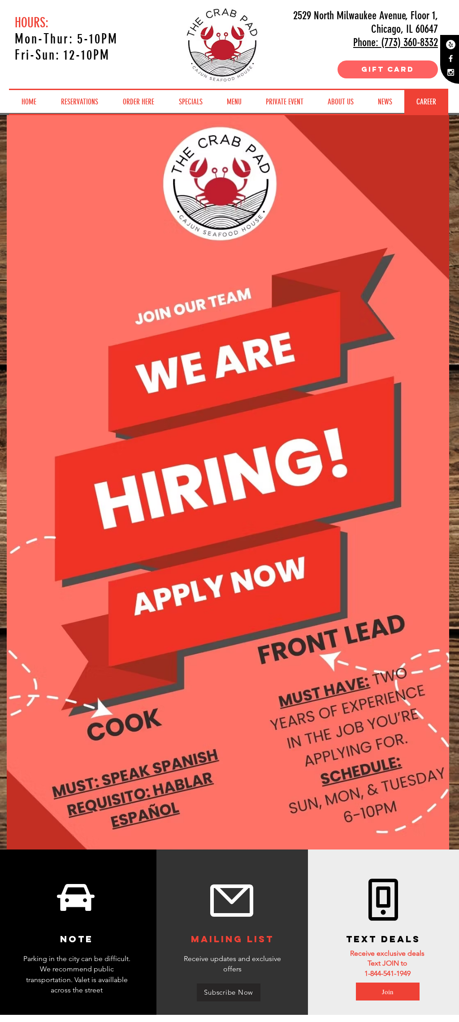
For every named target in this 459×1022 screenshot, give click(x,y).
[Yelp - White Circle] (450, 44)
